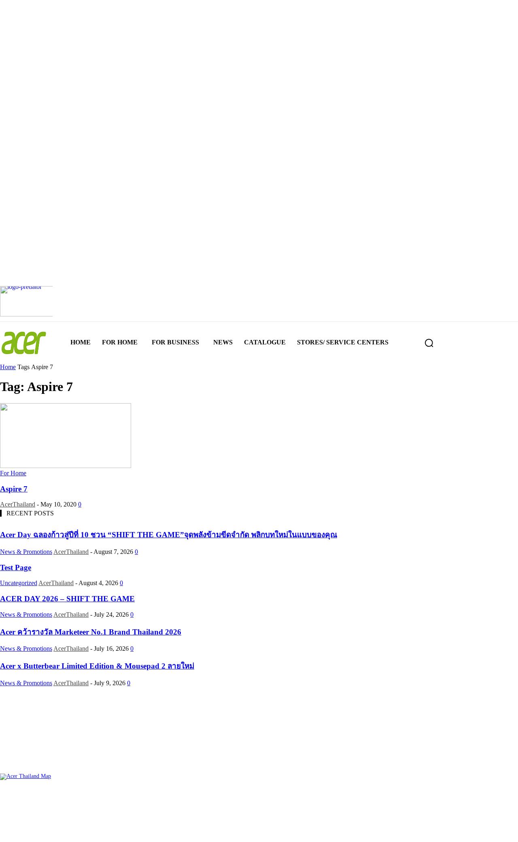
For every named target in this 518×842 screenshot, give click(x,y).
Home (8, 366)
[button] (429, 343)
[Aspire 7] (65, 465)
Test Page (15, 567)
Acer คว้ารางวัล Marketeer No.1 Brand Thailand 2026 (90, 632)
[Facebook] (233, 829)
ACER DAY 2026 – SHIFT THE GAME (67, 598)
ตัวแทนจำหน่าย (51, 800)
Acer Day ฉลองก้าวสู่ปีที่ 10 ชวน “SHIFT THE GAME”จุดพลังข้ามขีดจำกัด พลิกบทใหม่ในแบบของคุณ (168, 534)
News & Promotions (26, 551)
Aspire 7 (14, 489)
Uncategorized (18, 582)
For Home (13, 473)
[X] (285, 829)
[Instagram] (259, 829)
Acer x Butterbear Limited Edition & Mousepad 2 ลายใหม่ (97, 666)
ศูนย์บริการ (14, 800)
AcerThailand (17, 504)
